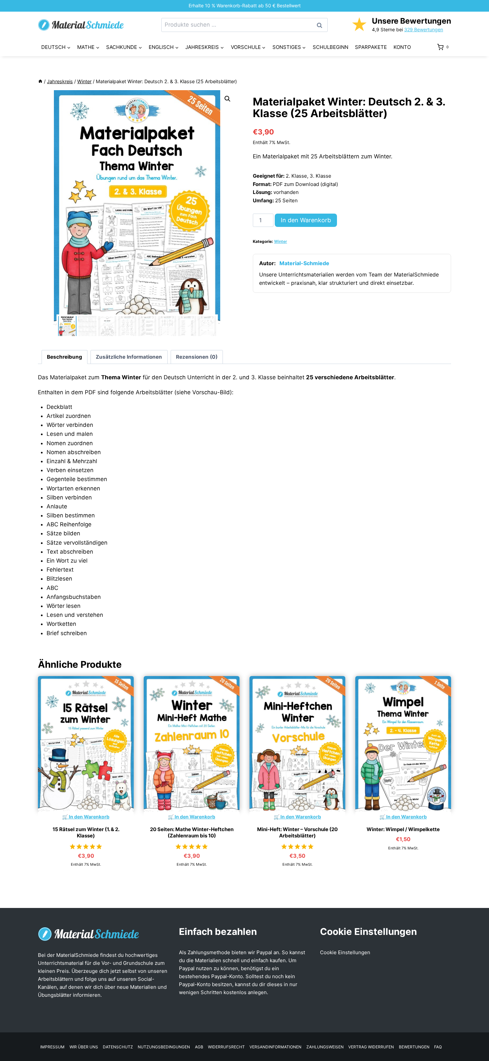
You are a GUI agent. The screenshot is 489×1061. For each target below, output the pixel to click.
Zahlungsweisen (325, 1046)
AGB (199, 1046)
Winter (280, 241)
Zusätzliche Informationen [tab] (129, 357)
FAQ (438, 1046)
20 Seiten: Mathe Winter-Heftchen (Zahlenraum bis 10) (192, 832)
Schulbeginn (330, 47)
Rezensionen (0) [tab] (197, 357)
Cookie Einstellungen (345, 952)
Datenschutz (118, 1046)
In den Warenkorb (306, 220)
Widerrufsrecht (226, 1046)
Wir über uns (84, 1046)
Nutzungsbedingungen (164, 1046)
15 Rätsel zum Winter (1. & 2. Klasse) (86, 832)
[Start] (40, 81)
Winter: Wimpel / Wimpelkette (403, 829)
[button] (228, 99)
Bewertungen (414, 1046)
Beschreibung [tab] (64, 357)
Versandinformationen (275, 1046)
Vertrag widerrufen (371, 1046)
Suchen (321, 25)
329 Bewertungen (423, 29)
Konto (402, 47)
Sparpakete (371, 47)
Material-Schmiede (304, 263)
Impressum (52, 1046)
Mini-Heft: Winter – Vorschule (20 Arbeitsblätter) (297, 832)
